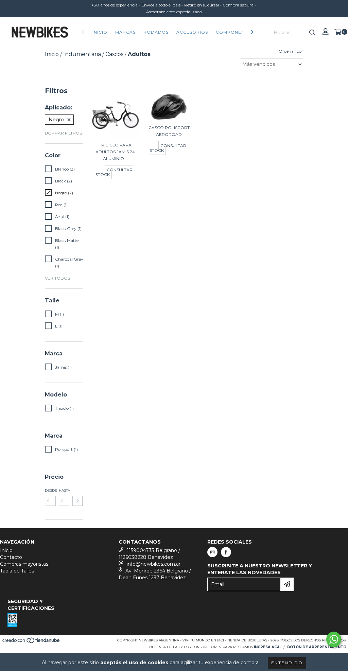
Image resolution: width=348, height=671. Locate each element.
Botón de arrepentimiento (316, 647)
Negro (56, 120)
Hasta (64, 490)
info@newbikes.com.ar (153, 564)
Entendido (287, 662)
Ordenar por (291, 51)
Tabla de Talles (17, 571)
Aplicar (77, 501)
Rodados (156, 32)
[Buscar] (312, 33)
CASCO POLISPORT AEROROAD (169, 131)
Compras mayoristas (24, 564)
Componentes (234, 32)
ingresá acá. (267, 647)
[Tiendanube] (31, 642)
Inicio (99, 32)
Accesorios (192, 32)
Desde (50, 490)
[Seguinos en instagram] (212, 552)
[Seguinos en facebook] (226, 552)
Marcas (125, 32)
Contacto (11, 557)
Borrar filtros (63, 133)
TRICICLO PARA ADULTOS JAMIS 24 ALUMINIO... (115, 151)
